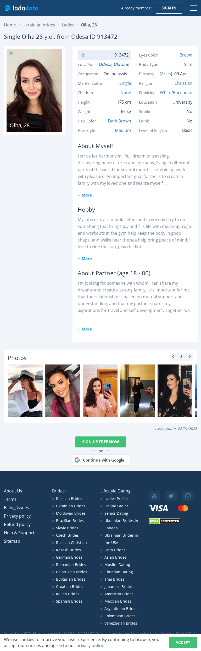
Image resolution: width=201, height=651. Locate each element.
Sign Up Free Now (100, 441)
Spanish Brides (69, 601)
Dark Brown (119, 121)
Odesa (104, 64)
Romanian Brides (71, 564)
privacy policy (89, 645)
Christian (183, 83)
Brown (186, 55)
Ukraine (122, 64)
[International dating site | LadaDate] (21, 8)
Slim (188, 64)
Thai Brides (114, 579)
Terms (10, 499)
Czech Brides (67, 535)
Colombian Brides (120, 615)
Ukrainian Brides (70, 505)
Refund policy (17, 524)
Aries (166, 74)
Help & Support (19, 533)
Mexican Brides (117, 601)
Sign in (168, 7)
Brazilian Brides (70, 520)
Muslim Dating (117, 564)
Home (10, 25)
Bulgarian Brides (70, 579)
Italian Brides (67, 593)
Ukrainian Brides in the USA (121, 539)
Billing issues (16, 507)
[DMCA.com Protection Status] (164, 522)
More (87, 195)
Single (125, 83)
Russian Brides (69, 498)
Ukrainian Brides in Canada (121, 524)
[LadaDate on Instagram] (188, 496)
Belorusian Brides (71, 571)
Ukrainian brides (39, 25)
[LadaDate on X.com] (171, 496)
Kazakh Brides (68, 549)
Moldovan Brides (71, 513)
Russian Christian (71, 542)
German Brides (69, 557)
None (125, 93)
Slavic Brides (67, 527)
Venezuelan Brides (120, 623)
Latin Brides (114, 549)
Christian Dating (118, 571)
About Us (13, 491)
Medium (123, 130)
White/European (176, 93)
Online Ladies (116, 505)
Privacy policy (17, 516)
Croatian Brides (69, 586)
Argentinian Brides (120, 608)
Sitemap (12, 541)
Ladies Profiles (117, 498)
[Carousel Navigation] (181, 357)
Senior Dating (116, 513)
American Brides (118, 593)
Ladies (68, 25)
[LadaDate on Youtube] (154, 496)
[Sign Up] (25, 390)
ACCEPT (183, 642)
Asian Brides (115, 557)
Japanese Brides (118, 586)
